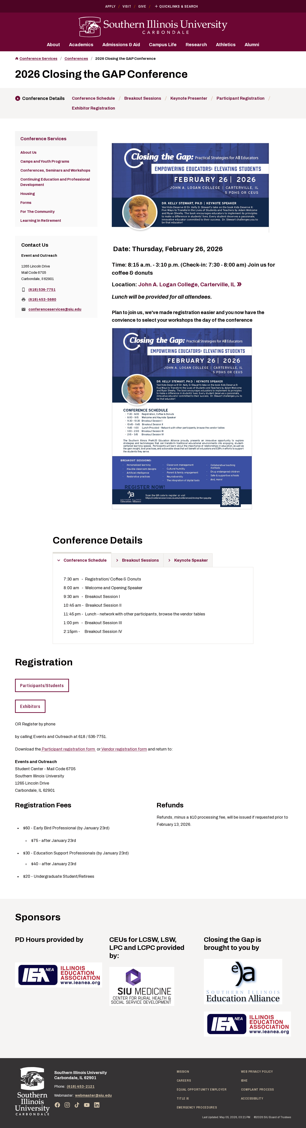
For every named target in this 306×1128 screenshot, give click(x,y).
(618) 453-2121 (81, 1086)
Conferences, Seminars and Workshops (55, 170)
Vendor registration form (124, 749)
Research (196, 44)
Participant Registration (241, 98)
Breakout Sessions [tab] (140, 560)
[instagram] (67, 1105)
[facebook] (57, 1105)
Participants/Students (42, 685)
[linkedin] (97, 1105)
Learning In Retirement (40, 220)
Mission (183, 1072)
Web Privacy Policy (257, 1072)
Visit (127, 6)
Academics (81, 44)
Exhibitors (30, 706)
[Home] (32, 1091)
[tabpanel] (153, 605)
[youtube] (87, 1105)
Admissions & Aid (121, 44)
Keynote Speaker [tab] (191, 560)
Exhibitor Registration (93, 108)
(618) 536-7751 (42, 289)
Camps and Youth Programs (44, 161)
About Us (28, 152)
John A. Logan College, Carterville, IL (186, 284)
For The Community (37, 212)
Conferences (76, 58)
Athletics (226, 44)
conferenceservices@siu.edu (54, 309)
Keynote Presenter (188, 98)
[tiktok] (77, 1105)
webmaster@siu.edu (93, 1095)
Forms (25, 203)
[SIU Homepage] (153, 27)
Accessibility (252, 1098)
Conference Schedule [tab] (85, 560)
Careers (184, 1080)
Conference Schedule (93, 98)
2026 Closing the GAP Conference (125, 58)
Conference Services (38, 58)
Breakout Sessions (142, 98)
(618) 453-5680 (42, 299)
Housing (27, 194)
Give (142, 6)
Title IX (183, 1098)
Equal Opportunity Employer (202, 1089)
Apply (110, 6)
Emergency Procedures (197, 1107)
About (53, 44)
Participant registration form (68, 749)
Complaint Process (257, 1089)
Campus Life (163, 44)
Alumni (252, 44)
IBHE (244, 1080)
